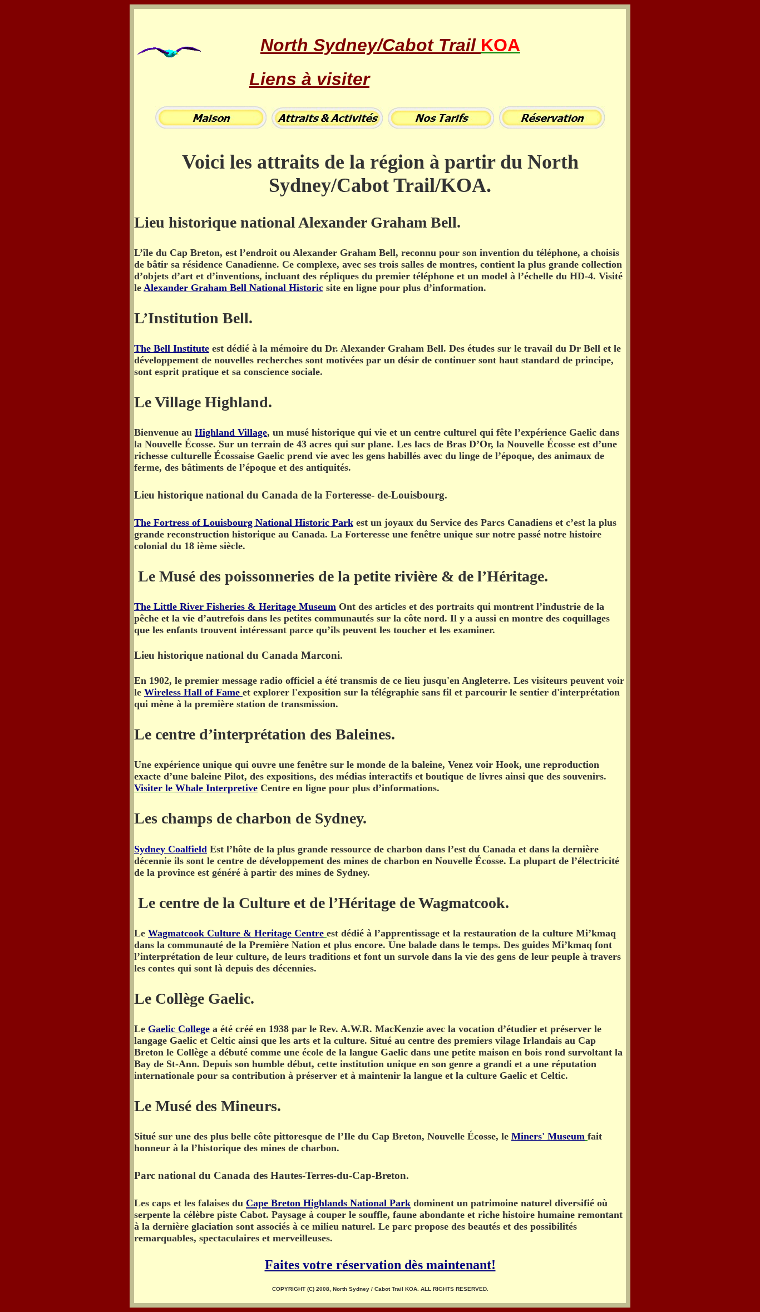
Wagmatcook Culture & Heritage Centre (236, 933)
